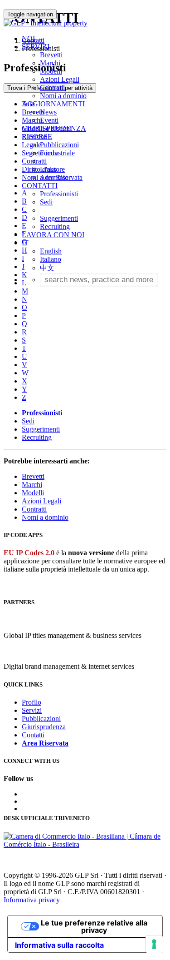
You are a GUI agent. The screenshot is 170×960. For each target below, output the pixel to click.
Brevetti (51, 55)
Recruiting (55, 226)
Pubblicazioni (59, 145)
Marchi (50, 63)
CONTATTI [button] (40, 185)
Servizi (32, 710)
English (51, 251)
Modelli (51, 71)
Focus (48, 153)
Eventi (49, 120)
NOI (28, 38)
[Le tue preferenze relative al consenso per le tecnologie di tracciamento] (154, 944)
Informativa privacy (32, 900)
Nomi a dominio (63, 95)
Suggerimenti (59, 218)
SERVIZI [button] (35, 46)
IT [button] (26, 243)
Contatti (33, 735)
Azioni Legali (59, 79)
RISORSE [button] (37, 136)
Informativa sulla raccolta (59, 945)
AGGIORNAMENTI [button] (53, 104)
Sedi (46, 202)
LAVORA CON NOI (53, 235)
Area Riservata (61, 177)
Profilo (31, 702)
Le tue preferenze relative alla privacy (94, 926)
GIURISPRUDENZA (54, 128)
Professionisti (59, 194)
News (48, 112)
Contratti (52, 87)
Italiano (50, 259)
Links (48, 169)
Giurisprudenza (44, 727)
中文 (47, 268)
